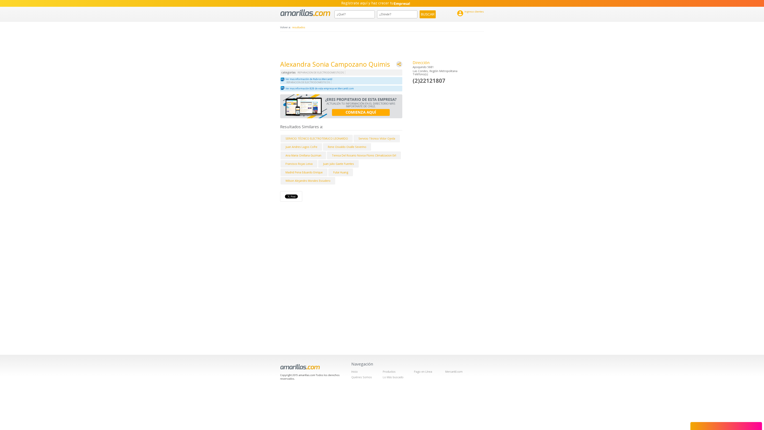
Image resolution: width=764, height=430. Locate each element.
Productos (389, 371)
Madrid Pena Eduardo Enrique (304, 172)
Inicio (354, 371)
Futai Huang (340, 172)
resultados (298, 27)
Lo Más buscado (393, 377)
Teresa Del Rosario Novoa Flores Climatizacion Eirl (364, 155)
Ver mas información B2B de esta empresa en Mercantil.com (320, 88)
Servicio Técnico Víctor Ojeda (377, 138)
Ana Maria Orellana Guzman (303, 155)
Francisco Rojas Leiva (299, 164)
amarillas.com (305, 13)
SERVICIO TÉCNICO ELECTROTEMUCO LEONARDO (317, 138)
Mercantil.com (454, 371)
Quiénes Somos (361, 377)
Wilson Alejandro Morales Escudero (308, 181)
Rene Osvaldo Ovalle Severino (347, 147)
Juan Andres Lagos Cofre (301, 147)
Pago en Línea (423, 371)
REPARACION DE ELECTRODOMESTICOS (321, 72)
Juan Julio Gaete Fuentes (338, 164)
